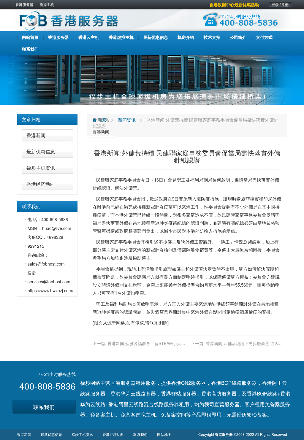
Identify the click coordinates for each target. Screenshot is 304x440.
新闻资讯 (127, 120)
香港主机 (47, 4)
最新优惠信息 (40, 151)
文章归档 (31, 119)
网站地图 (164, 434)
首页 (102, 120)
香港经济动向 (40, 183)
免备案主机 (102, 414)
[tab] (47, 119)
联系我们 (44, 407)
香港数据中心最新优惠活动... (236, 4)
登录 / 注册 (280, 4)
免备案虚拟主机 (138, 414)
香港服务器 (24, 4)
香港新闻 (35, 135)
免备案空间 (173, 414)
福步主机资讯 (40, 167)
